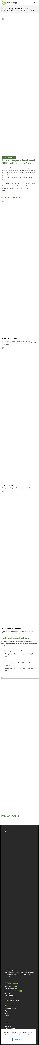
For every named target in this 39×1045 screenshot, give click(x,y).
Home (2, 8)
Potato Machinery (15, 8)
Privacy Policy (28, 1034)
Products (8, 8)
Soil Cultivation (24, 8)
